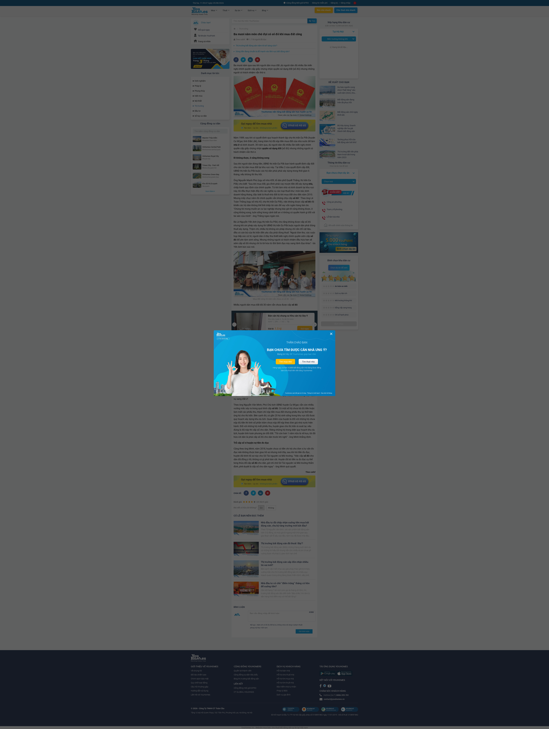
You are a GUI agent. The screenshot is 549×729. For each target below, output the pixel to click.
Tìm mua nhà (285, 361)
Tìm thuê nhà (308, 361)
